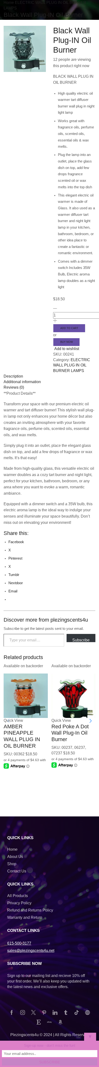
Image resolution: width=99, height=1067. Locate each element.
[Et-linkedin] (55, 1012)
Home (9, 2)
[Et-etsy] (38, 1022)
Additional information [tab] (22, 382)
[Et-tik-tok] (76, 1012)
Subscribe (81, 640)
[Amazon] (60, 1022)
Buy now (66, 341)
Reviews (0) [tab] (14, 387)
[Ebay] (49, 1022)
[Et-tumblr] (66, 1012)
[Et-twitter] (33, 1012)
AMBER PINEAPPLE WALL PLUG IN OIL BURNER (22, 736)
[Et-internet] (87, 1012)
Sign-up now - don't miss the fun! (49, 1045)
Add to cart (69, 328)
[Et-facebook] (12, 1012)
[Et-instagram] (22, 1012)
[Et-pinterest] (44, 1012)
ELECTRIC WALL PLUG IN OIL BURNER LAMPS (71, 365)
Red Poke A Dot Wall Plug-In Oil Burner (70, 732)
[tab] (49, 376)
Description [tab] (13, 376)
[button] (90, 721)
